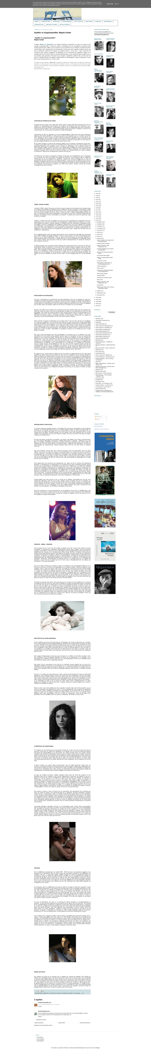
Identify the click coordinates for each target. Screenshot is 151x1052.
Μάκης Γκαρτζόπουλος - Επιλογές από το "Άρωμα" (50, 993)
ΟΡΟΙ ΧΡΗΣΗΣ (40, 1039)
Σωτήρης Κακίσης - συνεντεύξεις (103, 385)
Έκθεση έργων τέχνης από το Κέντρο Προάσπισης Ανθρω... (105, 287)
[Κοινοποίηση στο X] (40, 991)
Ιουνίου (99, 234)
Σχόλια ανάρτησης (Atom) (46, 1025)
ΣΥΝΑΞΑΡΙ (98, 21)
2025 (97, 193)
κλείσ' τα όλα (100, 279)
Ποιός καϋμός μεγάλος (102, 273)
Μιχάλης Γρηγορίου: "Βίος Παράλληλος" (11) (103, 246)
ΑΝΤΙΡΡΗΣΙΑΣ (108, 21)
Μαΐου (98, 236)
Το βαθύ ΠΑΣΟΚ (101, 275)
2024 (97, 195)
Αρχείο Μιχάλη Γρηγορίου (102, 336)
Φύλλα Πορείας (99, 388)
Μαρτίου (99, 291)
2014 (97, 216)
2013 (97, 218)
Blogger (98, 1047)
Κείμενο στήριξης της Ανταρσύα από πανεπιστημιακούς (105, 241)
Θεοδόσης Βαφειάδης (43, 1002)
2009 (97, 301)
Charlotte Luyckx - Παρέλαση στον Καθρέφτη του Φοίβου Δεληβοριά (104, 391)
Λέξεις (97, 361)
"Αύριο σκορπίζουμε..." (102, 266)
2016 (97, 212)
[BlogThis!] (38, 991)
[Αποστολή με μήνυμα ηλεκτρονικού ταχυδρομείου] (36, 991)
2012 (97, 220)
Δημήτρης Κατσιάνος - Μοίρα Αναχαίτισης (105, 345)
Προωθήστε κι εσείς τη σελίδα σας (101, 429)
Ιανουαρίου (100, 295)
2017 (97, 210)
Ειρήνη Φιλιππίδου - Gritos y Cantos (104, 348)
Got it (117, 4)
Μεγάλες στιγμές (99, 371)
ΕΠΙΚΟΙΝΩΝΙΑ (40, 1040)
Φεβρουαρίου (100, 293)
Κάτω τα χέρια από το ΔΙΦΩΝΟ (103, 355)
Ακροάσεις (98, 318)
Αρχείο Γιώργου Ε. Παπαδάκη (102, 327)
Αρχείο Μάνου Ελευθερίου (102, 334)
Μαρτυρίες (98, 369)
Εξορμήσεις (98, 349)
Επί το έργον (99, 351)
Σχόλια (98, 419)
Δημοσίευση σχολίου (41, 1019)
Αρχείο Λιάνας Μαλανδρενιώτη (103, 333)
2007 (97, 305)
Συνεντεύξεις (64, 993)
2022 (97, 199)
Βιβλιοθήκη (98, 340)
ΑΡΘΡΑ (36, 21)
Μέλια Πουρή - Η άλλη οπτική (102, 373)
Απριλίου (99, 238)
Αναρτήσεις (99, 416)
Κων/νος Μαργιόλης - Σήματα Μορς (104, 356)
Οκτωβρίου (100, 226)
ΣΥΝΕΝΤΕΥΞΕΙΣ (45, 21)
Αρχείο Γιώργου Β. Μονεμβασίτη (103, 325)
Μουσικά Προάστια (42, 1011)
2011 (97, 297)
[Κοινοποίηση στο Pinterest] (43, 991)
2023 (97, 197)
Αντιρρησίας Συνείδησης (101, 320)
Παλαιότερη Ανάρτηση (85, 1022)
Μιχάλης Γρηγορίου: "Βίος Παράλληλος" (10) (103, 282)
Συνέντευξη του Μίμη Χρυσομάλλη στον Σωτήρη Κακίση (105, 271)
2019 (97, 205)
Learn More (109, 4)
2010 (97, 299)
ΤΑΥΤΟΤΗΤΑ (40, 1037)
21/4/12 (40, 1006)
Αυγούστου (100, 230)
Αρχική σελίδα (61, 1022)
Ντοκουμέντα (99, 378)
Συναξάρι (98, 379)
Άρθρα (97, 322)
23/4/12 (40, 1016)
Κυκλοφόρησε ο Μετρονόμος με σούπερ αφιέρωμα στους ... (104, 263)
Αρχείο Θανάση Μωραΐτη (101, 331)
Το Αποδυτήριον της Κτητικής (102, 387)
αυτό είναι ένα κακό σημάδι (103, 255)
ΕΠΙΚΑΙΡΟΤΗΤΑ (39, 24)
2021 (97, 201)
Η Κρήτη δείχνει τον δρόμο (103, 243)
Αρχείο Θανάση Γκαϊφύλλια (102, 329)
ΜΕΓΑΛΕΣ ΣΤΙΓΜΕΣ (51, 24)
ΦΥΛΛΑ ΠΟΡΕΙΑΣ (65, 24)
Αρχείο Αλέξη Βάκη (100, 324)
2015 (97, 214)
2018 (97, 208)
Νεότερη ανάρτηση (39, 1022)
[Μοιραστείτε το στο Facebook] (41, 991)
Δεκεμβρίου (100, 222)
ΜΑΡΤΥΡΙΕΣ (89, 21)
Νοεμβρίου (100, 224)
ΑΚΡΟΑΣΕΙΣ (56, 21)
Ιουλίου (99, 232)
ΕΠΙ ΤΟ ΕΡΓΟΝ (78, 21)
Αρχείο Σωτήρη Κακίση (101, 338)
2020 (97, 203)
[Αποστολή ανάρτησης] (82, 993)
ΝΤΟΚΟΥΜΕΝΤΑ (67, 21)
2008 (97, 303)
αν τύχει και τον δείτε (102, 260)
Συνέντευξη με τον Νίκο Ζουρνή (104, 277)
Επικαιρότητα (99, 353)
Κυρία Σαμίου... (100, 285)
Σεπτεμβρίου (100, 228)
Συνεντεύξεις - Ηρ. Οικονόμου (73, 993)
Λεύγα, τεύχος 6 (100, 268)
